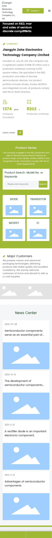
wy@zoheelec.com (39, 534)
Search (43, 184)
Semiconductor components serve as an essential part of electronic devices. (24, 335)
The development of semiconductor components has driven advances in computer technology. (24, 387)
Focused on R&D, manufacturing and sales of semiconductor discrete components (24, 28)
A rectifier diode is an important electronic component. (25, 433)
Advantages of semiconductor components (25, 483)
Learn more (9, 132)
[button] (25, 30)
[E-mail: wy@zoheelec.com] (39, 534)
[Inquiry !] (13, 534)
